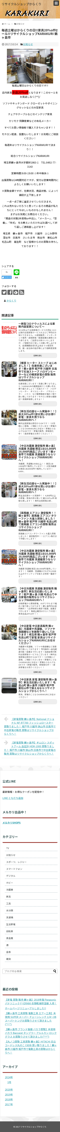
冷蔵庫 (9, 889)
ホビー (9, 882)
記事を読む (38, 355)
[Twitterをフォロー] (4, 292)
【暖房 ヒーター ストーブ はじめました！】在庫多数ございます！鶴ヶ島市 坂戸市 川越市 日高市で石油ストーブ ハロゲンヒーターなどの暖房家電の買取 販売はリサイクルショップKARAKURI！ (37, 371)
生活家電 (10, 924)
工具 (8, 903)
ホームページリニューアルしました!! (25, 1008)
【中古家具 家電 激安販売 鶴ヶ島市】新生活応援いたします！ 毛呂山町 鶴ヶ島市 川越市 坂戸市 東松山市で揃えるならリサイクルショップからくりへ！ (37, 685)
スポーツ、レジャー (16, 862)
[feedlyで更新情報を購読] (15, 292)
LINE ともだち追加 (12, 798)
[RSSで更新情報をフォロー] (21, 292)
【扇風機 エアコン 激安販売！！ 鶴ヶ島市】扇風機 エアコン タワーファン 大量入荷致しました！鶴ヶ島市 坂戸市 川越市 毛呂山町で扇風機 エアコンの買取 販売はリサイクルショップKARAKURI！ (37, 521)
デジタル (10, 875)
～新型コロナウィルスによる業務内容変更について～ (36, 325)
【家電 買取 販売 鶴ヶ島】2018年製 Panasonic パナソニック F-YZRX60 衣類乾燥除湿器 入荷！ (31, 1001)
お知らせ (28, 44)
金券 (8, 952)
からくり (11, 300)
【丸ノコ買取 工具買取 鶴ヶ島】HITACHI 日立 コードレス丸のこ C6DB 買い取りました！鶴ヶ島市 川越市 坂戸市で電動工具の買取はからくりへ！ (31, 1047)
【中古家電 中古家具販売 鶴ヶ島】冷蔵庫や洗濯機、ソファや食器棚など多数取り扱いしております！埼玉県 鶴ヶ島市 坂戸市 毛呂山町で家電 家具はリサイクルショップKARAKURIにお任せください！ (37, 634)
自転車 (9, 931)
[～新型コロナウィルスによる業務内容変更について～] (9, 330)
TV (7, 848)
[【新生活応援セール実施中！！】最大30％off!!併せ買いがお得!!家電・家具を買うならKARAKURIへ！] (9, 417)
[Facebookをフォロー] (9, 292)
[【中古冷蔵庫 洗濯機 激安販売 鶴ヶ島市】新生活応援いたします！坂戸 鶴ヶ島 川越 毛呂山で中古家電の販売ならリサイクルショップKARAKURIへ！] (9, 594)
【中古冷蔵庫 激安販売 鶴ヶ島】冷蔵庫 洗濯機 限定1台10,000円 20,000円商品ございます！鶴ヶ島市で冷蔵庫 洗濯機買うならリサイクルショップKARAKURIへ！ (37, 453)
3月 (9, 1082)
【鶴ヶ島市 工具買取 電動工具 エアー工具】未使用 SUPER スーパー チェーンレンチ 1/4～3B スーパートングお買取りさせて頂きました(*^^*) (30, 1018)
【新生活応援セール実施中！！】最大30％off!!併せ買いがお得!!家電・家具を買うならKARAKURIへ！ (37, 415)
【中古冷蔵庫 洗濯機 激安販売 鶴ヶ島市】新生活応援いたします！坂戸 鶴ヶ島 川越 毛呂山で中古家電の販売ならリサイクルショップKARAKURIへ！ (37, 594)
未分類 (9, 910)
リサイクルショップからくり (21, 4)
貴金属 (9, 938)
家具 (8, 896)
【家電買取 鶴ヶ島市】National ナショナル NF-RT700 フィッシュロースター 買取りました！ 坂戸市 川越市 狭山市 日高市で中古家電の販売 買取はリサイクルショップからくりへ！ (30, 726)
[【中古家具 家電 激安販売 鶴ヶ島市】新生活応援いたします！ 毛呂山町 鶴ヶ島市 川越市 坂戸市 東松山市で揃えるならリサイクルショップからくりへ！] (9, 685)
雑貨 (8, 958)
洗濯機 (9, 917)
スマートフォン (14, 868)
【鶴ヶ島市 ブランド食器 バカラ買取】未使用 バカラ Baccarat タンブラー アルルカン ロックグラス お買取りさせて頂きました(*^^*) (31, 1032)
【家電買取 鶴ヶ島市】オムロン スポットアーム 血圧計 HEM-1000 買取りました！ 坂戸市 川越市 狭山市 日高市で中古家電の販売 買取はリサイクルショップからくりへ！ (30, 748)
